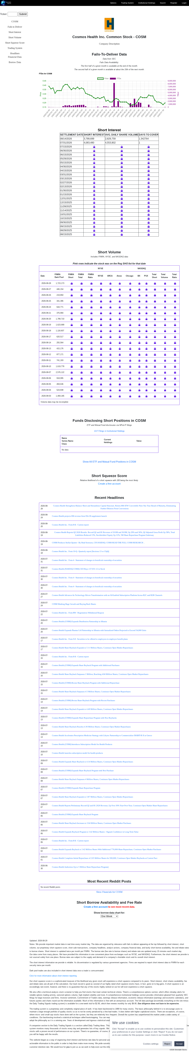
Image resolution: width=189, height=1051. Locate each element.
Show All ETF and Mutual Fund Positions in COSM (109, 461)
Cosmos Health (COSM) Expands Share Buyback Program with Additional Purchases (85, 665)
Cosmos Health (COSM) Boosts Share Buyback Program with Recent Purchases (83, 700)
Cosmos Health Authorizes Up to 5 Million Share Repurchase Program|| (80, 867)
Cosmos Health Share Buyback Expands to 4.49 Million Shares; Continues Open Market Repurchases (92, 709)
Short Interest (15, 32)
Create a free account (109, 483)
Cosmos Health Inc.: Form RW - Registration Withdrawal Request (78, 613)
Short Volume (14, 37)
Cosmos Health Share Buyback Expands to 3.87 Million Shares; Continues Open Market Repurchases (92, 797)
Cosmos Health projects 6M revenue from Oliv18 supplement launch (79, 516)
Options (113, 3)
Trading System (127, 3)
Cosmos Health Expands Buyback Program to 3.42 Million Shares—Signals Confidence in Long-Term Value (95, 832)
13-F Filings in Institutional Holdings (109, 431)
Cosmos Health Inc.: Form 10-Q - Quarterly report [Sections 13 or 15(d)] (80, 551)
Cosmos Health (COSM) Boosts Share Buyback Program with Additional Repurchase (85, 683)
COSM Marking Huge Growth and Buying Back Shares (74, 604)
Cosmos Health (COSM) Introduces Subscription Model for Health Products (82, 744)
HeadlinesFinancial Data (15, 55)
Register (173, 3)
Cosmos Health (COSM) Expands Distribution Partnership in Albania (79, 622)
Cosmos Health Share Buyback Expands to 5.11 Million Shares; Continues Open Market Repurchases (92, 648)
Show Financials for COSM (109, 892)
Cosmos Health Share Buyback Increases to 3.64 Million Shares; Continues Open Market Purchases (91, 823)
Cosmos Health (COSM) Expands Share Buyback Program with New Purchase (83, 771)
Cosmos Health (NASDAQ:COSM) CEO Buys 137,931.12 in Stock (78, 569)
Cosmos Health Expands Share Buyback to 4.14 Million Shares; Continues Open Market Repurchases (92, 762)
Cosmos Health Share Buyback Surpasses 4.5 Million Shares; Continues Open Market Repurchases (91, 692)
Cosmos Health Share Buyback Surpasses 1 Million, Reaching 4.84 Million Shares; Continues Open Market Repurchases (100, 674)
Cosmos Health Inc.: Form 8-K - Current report (70, 525)
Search (163, 3)
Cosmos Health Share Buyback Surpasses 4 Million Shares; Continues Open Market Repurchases (90, 779)
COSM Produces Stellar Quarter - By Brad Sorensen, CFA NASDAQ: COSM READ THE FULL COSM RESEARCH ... (98, 543)
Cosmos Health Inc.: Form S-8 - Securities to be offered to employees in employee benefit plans (90, 639)
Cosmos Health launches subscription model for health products (77, 753)
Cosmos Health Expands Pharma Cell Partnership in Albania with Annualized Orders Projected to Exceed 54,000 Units (99, 630)
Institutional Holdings (146, 3)
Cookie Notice (168, 1035)
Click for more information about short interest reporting (53, 976)
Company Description (109, 44)
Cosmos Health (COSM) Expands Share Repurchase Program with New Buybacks (84, 718)
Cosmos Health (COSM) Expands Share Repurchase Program (76, 788)
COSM (14, 21)
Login (184, 3)
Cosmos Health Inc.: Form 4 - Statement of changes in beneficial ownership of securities (87, 560)
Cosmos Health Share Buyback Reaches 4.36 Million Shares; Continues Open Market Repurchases (91, 727)
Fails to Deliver (15, 27)
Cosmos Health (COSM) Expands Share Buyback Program (75, 814)
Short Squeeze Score (15, 42)
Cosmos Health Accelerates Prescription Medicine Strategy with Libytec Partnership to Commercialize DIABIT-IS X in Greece (102, 735)
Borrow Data (15, 62)
